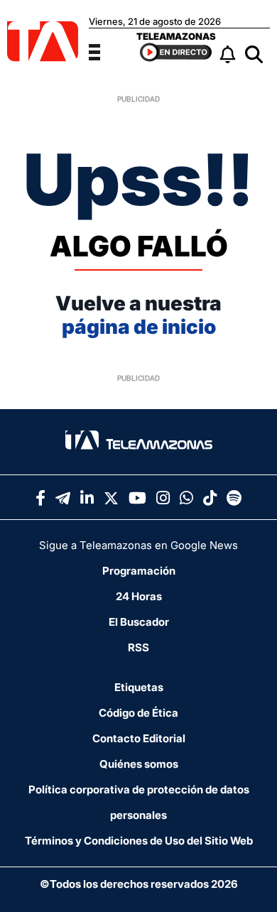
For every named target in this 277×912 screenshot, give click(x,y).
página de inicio (139, 327)
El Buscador (139, 622)
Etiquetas (138, 687)
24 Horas (139, 596)
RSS (138, 647)
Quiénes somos (138, 764)
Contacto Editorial (138, 738)
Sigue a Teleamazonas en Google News (138, 545)
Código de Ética (138, 713)
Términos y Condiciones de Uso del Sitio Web (139, 840)
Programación (138, 570)
